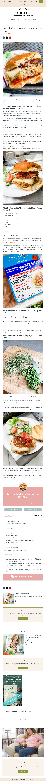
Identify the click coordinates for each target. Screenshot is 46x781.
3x (40, 515)
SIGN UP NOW (23, 618)
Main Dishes (5, 33)
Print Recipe (14, 509)
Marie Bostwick (23, 779)
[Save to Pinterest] (10, 37)
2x (38, 515)
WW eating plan (11, 242)
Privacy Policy (30, 779)
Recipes (9, 33)
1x (36, 515)
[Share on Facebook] (4, 37)
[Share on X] (7, 37)
